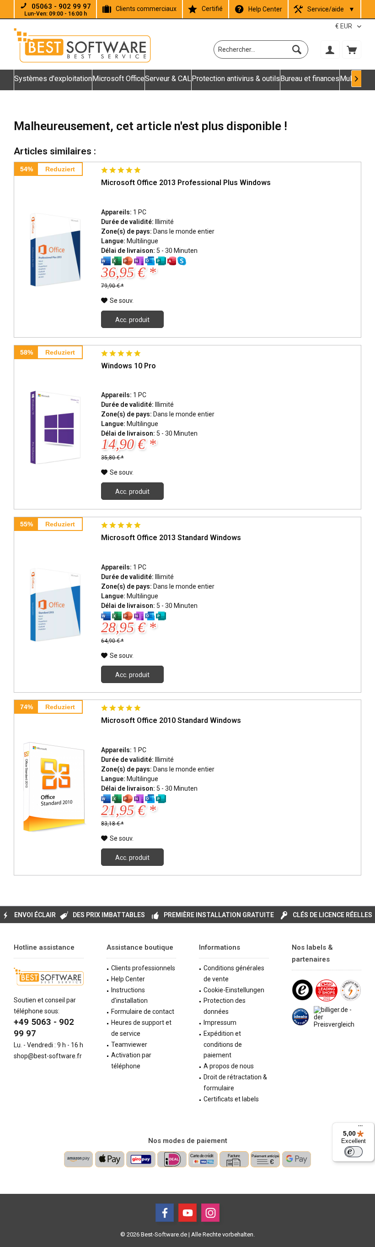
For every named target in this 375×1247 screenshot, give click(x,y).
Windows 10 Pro (128, 365)
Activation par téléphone (131, 1060)
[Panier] (351, 49)
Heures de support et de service (141, 1028)
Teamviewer (129, 1044)
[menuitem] (351, 49)
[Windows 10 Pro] (55, 427)
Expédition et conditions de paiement (223, 1044)
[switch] (353, 1151)
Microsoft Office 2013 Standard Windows (171, 537)
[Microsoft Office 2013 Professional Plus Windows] (55, 250)
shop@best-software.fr (48, 1056)
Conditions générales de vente (234, 973)
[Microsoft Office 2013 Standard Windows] (55, 605)
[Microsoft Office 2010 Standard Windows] (55, 787)
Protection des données (225, 1006)
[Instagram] (210, 1212)
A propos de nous (229, 1066)
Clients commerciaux (146, 8)
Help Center (265, 9)
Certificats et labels (231, 1099)
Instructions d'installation (129, 995)
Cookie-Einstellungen (234, 990)
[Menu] (360, 1127)
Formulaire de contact (142, 1011)
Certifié (212, 8)
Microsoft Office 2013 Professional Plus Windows (186, 182)
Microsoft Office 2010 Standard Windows (171, 720)
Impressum (220, 1022)
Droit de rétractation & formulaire (235, 1082)
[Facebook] (164, 1212)
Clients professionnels (143, 968)
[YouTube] (187, 1212)
